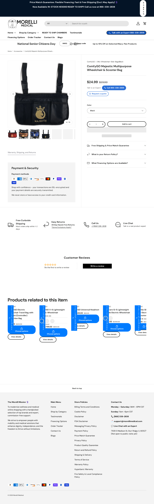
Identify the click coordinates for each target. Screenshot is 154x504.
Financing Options (16, 37)
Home (10, 32)
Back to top (77, 388)
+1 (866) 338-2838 (99, 226)
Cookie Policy (80, 411)
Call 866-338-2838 (115, 87)
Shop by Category (27, 32)
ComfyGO (91, 62)
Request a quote (99, 93)
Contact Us (49, 37)
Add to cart (127, 124)
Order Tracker (34, 37)
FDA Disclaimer (81, 421)
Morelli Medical (18, 495)
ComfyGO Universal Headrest (85, 309)
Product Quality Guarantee (86, 445)
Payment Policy (81, 431)
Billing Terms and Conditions (86, 407)
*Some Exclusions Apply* (61, 227)
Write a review (97, 266)
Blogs (60, 37)
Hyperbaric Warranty (83, 469)
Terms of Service (81, 459)
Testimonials (76, 32)
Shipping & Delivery (83, 455)
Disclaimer (79, 416)
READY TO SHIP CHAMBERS (54, 32)
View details (16, 337)
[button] (116, 129)
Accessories (18, 51)
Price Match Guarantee (84, 435)
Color (89, 105)
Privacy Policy (80, 440)
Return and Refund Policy (85, 450)
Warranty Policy (81, 464)
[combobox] (86, 23)
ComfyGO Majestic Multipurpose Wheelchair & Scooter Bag (39, 51)
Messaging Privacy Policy (85, 426)
